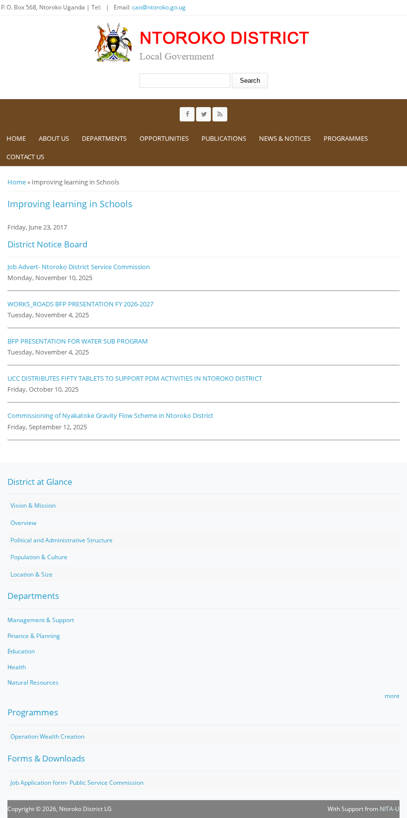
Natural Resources (33, 682)
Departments (104, 138)
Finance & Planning (33, 636)
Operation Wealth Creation (47, 736)
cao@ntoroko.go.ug (159, 7)
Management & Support (40, 620)
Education (21, 651)
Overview (23, 522)
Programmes (346, 138)
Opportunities (164, 138)
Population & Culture (39, 557)
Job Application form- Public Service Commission (76, 782)
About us (54, 138)
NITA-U (390, 809)
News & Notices (285, 138)
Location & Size (31, 574)
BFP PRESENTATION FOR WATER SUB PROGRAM (77, 341)
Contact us (25, 156)
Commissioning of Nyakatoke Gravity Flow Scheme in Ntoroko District (110, 415)
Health (16, 667)
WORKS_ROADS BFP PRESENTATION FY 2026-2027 (80, 303)
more (392, 696)
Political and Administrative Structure (61, 540)
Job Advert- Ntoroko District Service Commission (78, 266)
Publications (224, 138)
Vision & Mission (33, 505)
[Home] (200, 42)
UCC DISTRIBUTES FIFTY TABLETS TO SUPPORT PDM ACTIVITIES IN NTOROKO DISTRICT (134, 378)
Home (16, 138)
